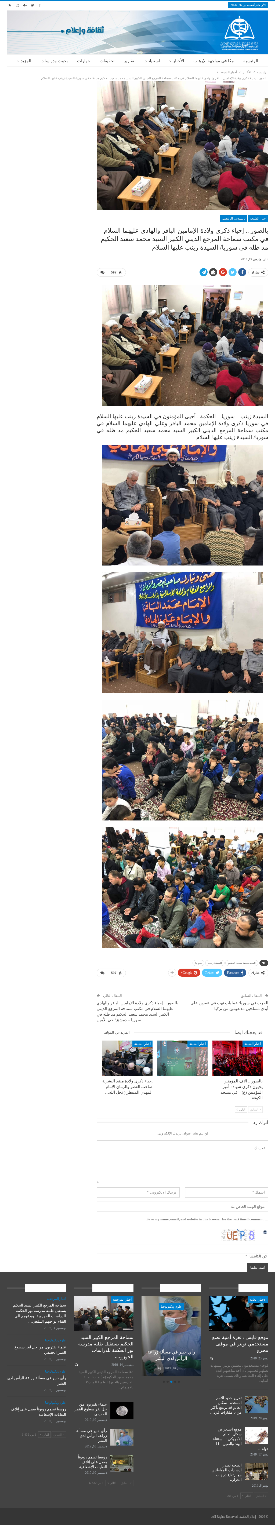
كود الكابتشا (258, 1256)
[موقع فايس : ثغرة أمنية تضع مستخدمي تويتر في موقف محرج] (238, 1313)
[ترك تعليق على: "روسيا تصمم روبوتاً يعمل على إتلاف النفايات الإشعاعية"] (159, 1368)
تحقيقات (107, 61)
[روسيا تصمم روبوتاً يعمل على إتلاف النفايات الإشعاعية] (171, 1336)
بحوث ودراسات (54, 61)
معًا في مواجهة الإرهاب (213, 61)
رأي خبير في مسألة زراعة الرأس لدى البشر (91, 1436)
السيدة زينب (215, 962)
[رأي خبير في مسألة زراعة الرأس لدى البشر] (121, 1437)
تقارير (129, 61)
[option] (171, 1337)
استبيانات (151, 61)
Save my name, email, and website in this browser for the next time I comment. (204, 1219)
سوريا (198, 962)
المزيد (26, 61)
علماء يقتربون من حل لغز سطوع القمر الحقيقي (91, 1409)
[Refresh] (265, 1232)
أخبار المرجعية (122, 1299)
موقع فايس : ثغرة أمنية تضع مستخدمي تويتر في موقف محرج (240, 1344)
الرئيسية (250, 61)
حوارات (83, 61)
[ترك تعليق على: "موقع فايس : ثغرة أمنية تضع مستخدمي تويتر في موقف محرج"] (211, 1358)
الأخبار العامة (257, 1299)
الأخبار (178, 61)
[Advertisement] (48, 114)
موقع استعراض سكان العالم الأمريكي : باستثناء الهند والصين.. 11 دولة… (240, 1439)
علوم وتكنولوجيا (171, 1306)
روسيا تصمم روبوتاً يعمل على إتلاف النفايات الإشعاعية (171, 1352)
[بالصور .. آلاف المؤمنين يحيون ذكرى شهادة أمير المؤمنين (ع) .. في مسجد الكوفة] (237, 1058)
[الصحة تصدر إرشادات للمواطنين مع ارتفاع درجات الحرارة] (256, 1471)
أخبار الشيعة (258, 218)
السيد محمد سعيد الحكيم (242, 962)
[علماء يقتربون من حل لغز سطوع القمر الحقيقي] (121, 1410)
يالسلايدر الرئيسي (233, 218)
